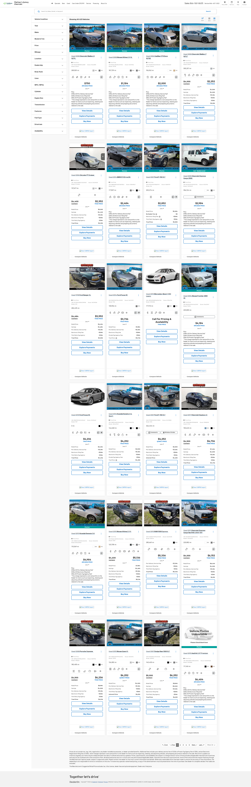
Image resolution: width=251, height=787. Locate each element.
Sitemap (100, 782)
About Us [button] (104, 3)
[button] (103, 36)
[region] (87, 99)
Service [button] (88, 3)
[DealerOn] (75, 782)
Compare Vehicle (81, 137)
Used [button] (68, 3)
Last (201, 745)
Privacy (106, 782)
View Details (87, 111)
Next (194, 745)
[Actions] (101, 57)
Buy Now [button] (87, 121)
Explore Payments (87, 116)
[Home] (52, 3)
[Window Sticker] (176, 197)
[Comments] (101, 77)
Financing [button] (96, 3)
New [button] (63, 3)
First (165, 745)
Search (208, 11)
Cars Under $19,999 (78, 3)
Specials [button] (57, 3)
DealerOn (94, 782)
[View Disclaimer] (89, 77)
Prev (172, 745)
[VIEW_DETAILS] (199, 633)
